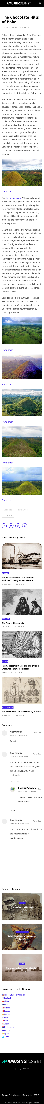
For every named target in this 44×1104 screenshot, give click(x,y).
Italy (6, 1020)
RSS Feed (38, 1095)
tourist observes (13, 198)
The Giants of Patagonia (13, 623)
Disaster (5, 573)
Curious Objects (22, 932)
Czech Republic (7, 707)
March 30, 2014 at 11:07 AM (27, 791)
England (22, 903)
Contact (18, 1095)
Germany (7, 1014)
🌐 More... (6, 1037)
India (6, 1017)
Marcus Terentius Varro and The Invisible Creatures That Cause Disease (20, 667)
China (6, 1001)
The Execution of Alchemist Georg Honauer (21, 711)
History (5, 661)
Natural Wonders (24, 510)
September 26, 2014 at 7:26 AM (20, 823)
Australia (7, 1004)
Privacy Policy (8, 1095)
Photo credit (7, 191)
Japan (6, 1024)
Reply (35, 733)
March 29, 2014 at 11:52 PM (19, 756)
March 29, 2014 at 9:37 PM (18, 735)
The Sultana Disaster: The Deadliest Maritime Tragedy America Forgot (18, 579)
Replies (16, 781)
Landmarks (8, 510)
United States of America (14, 995)
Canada (22, 964)
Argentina (6, 619)
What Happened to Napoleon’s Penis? (22, 937)
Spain (6, 1033)
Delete (40, 733)
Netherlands (9, 1027)
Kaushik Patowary (10, 28)
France (7, 1011)
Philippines (8, 516)
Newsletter (27, 1095)
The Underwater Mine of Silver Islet (22, 968)
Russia (7, 1030)
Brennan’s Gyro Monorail (22, 907)
